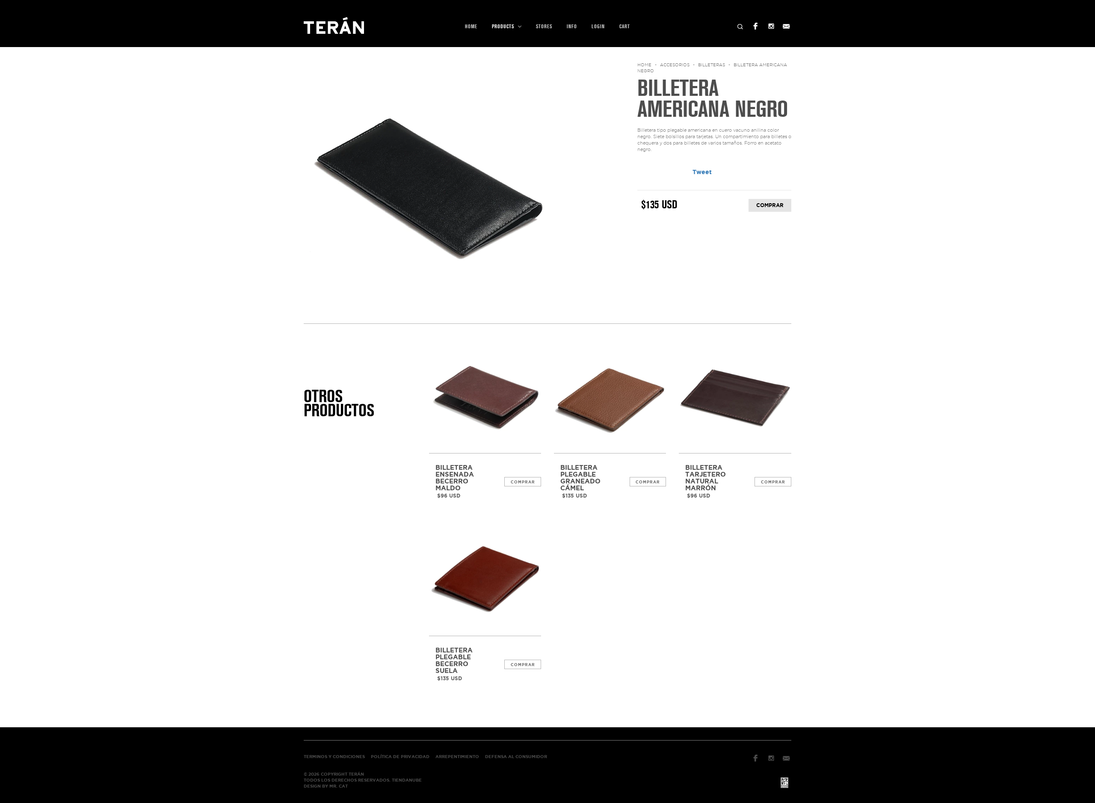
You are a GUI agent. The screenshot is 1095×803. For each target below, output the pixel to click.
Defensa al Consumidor (516, 756)
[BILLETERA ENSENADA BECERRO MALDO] (485, 397)
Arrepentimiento (457, 756)
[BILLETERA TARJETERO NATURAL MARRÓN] (735, 397)
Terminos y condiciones (334, 756)
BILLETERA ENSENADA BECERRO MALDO (454, 478)
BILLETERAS (711, 64)
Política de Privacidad (400, 756)
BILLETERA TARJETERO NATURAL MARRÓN (705, 478)
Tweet (702, 172)
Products (504, 26)
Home (471, 26)
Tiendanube (407, 780)
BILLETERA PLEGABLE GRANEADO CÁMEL (580, 478)
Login (598, 26)
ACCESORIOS (675, 64)
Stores (544, 26)
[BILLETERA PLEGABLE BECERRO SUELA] (485, 579)
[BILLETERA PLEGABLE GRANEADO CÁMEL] (610, 397)
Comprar (523, 482)
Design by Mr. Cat (326, 786)
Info (572, 26)
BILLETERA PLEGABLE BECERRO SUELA (454, 660)
